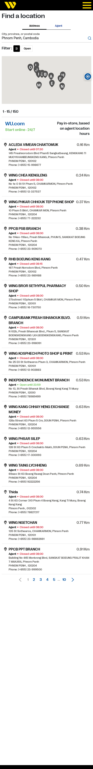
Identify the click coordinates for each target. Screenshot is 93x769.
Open (27, 48)
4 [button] (47, 580)
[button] (71, 580)
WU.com (15, 123)
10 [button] (64, 580)
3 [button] (41, 580)
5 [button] (54, 580)
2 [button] (34, 580)
